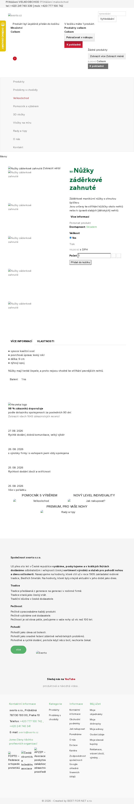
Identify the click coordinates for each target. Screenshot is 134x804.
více (18, 649)
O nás (16, 139)
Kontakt (18, 147)
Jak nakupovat (77, 729)
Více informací (80, 216)
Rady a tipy (20, 130)
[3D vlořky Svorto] (94, 498)
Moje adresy (96, 729)
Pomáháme (75, 734)
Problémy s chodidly (25, 89)
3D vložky (19, 114)
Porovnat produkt (80, 222)
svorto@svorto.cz (28, 732)
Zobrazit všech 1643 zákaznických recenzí (34, 416)
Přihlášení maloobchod (54, 1)
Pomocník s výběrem (26, 106)
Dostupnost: (77, 226)
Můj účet (95, 703)
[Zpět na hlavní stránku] (9, 162)
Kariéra (73, 750)
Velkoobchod (21, 98)
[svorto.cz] (23, 16)
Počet (73, 255)
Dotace (73, 745)
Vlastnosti (45, 341)
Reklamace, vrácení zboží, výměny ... (97, 753)
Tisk (72, 244)
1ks (74, 237)
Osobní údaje (97, 734)
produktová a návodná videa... (61, 686)
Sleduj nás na (61, 679)
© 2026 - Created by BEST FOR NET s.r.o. (67, 800)
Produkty (18, 81)
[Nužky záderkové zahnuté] (36, 186)
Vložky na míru (22, 122)
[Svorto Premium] (67, 509)
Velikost (75, 233)
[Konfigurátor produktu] (39, 498)
